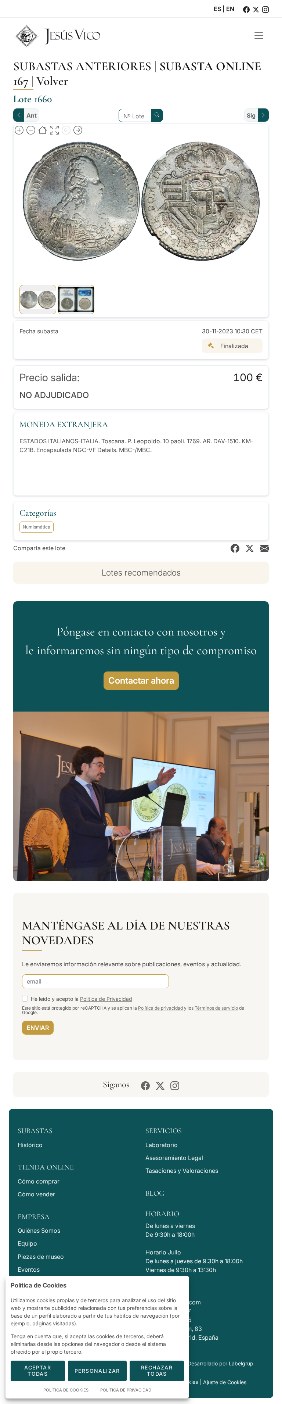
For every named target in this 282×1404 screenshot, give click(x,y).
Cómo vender (36, 1194)
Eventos (29, 1269)
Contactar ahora (141, 680)
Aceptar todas (37, 1370)
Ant (31, 115)
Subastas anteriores (82, 66)
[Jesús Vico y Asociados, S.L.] (128, 35)
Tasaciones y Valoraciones (181, 1170)
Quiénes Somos (39, 1230)
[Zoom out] (30, 130)
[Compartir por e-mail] (264, 548)
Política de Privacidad (106, 999)
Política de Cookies (65, 1390)
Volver (52, 81)
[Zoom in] (19, 130)
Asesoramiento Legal (174, 1157)
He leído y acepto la (81, 999)
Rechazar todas (157, 1370)
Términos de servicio (216, 1008)
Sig (251, 115)
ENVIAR (38, 1027)
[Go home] (42, 130)
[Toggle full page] (54, 130)
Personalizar (97, 1371)
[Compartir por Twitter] (249, 548)
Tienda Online (46, 1167)
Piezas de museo (41, 1256)
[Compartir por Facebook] (235, 548)
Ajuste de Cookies (224, 1382)
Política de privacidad (160, 1008)
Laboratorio (161, 1145)
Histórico (30, 1145)
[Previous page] (66, 130)
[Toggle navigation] (259, 36)
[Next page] (77, 130)
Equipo (27, 1243)
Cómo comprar (38, 1181)
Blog (154, 1193)
